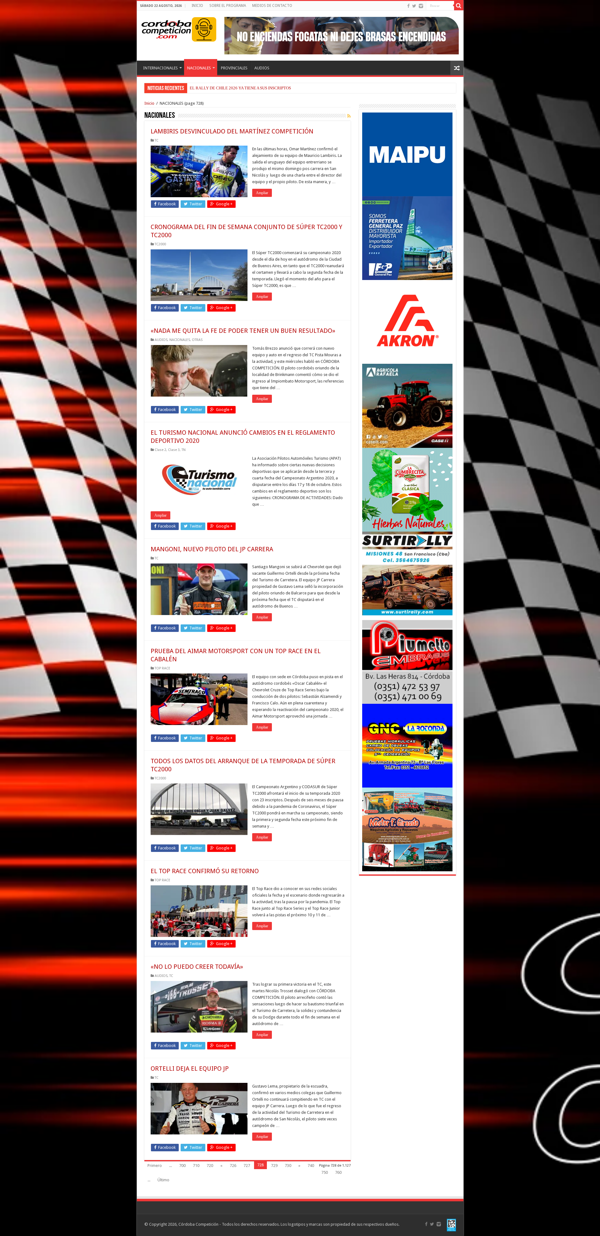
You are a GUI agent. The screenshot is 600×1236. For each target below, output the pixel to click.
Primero (155, 1165)
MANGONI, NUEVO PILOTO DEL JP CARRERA (212, 549)
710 (196, 1165)
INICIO (197, 5)
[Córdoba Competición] (167, 28)
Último (163, 1180)
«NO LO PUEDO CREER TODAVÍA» (197, 966)
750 (324, 1172)
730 (288, 1165)
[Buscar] (458, 5)
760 (338, 1172)
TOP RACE (162, 668)
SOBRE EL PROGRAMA (227, 5)
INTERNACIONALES (160, 68)
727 (246, 1165)
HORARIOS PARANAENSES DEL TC (222, 88)
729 (274, 1165)
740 (311, 1165)
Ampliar (262, 193)
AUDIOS (261, 68)
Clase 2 (160, 450)
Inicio (149, 103)
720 (210, 1165)
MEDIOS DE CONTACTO (272, 5)
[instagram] (421, 6)
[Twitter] (414, 6)
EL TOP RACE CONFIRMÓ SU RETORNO (205, 871)
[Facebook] (408, 6)
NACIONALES (199, 68)
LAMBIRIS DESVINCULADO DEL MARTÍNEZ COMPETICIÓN (232, 131)
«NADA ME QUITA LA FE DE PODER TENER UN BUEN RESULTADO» (243, 330)
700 (182, 1165)
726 (233, 1165)
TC (156, 140)
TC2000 (160, 244)
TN (184, 450)
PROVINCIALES (234, 68)
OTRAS (197, 340)
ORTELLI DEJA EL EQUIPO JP (190, 1068)
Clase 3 (174, 450)
